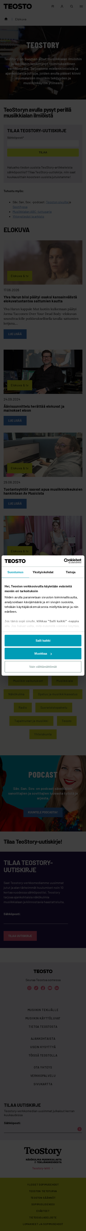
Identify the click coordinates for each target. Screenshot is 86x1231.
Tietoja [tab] (70, 572)
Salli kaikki (43, 640)
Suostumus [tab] (15, 572)
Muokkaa (40, 653)
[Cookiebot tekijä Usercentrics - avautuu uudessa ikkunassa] (63, 561)
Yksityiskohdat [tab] (43, 572)
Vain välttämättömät (43, 666)
